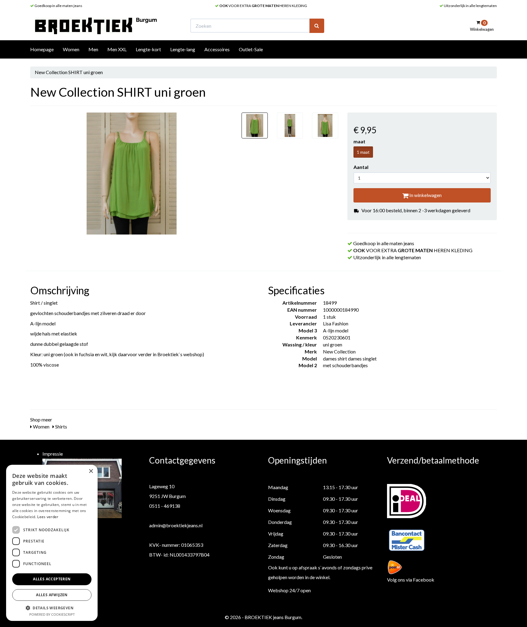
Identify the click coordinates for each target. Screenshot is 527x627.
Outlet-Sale (251, 49)
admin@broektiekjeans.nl (176, 525)
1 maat (363, 152)
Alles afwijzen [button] (52, 594)
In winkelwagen (425, 195)
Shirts (60, 426)
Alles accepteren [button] (51, 579)
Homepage (42, 49)
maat (359, 141)
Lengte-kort (148, 49)
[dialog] (52, 543)
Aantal (360, 167)
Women (71, 49)
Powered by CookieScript (52, 614)
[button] (51, 608)
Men (93, 49)
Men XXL (117, 49)
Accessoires (217, 49)
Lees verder (47, 516)
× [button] (90, 471)
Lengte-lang (182, 49)
